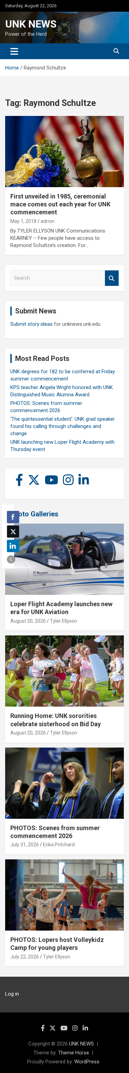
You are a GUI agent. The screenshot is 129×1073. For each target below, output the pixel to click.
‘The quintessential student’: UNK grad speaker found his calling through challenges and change (62, 426)
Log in (12, 994)
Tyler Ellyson (63, 621)
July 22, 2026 (24, 956)
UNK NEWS (30, 24)
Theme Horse (73, 1053)
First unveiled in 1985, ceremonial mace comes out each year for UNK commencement (60, 204)
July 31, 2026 (24, 844)
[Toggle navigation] (14, 51)
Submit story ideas (31, 324)
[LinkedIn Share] (13, 546)
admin (47, 221)
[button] (11, 559)
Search (112, 278)
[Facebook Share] (13, 517)
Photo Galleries (34, 514)
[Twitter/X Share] (13, 531)
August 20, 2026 (28, 621)
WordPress (86, 1062)
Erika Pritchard (59, 844)
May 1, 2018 (23, 221)
